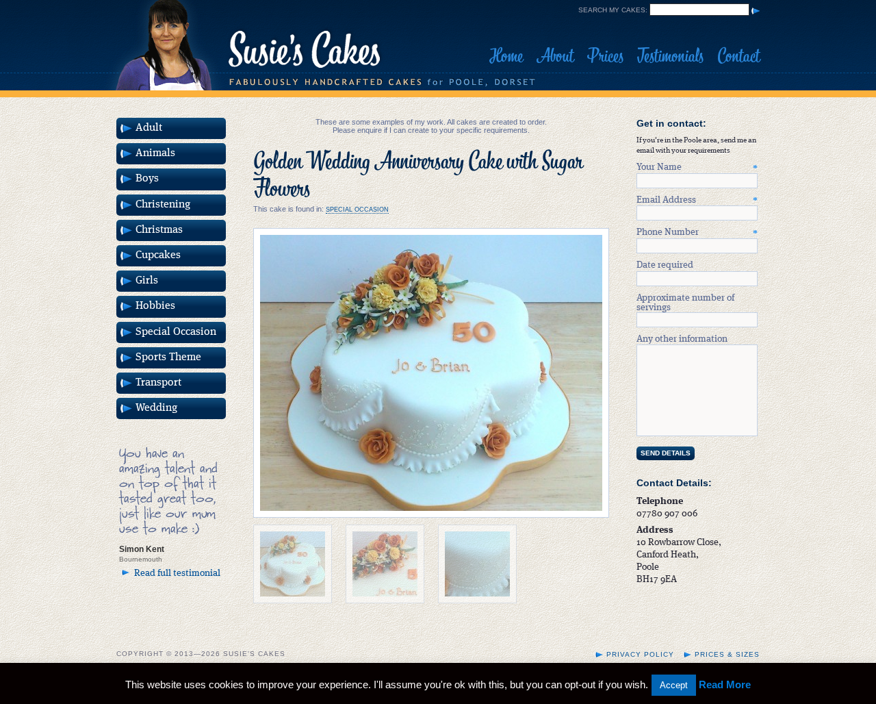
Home (506, 56)
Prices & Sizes (727, 654)
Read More (725, 684)
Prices (605, 56)
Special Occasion (357, 209)
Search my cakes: (612, 10)
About (555, 56)
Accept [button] (674, 685)
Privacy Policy (640, 654)
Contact (738, 56)
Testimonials (670, 56)
